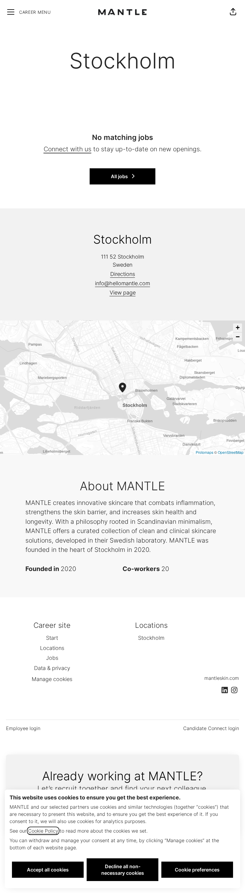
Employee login (23, 728)
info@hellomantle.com (122, 283)
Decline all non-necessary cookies (122, 869)
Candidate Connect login (211, 728)
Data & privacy (52, 668)
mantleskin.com (221, 678)
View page (123, 292)
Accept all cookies (48, 870)
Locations (52, 648)
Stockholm (151, 638)
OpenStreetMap (231, 452)
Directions (122, 274)
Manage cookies (52, 679)
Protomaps (204, 452)
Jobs (52, 658)
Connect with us (67, 149)
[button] (233, 12)
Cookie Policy (43, 831)
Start (52, 638)
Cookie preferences (197, 870)
